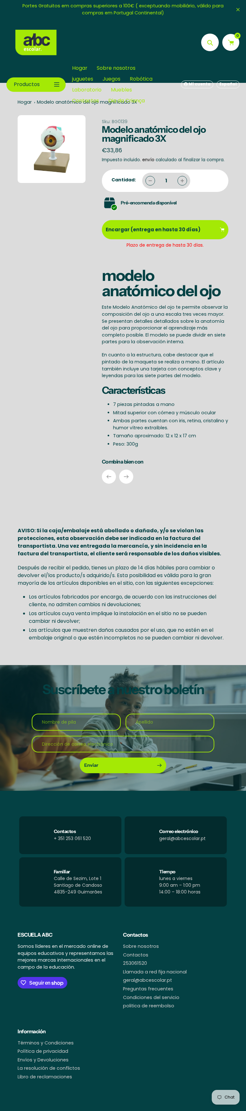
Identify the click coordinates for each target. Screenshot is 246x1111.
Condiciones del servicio (151, 997)
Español (228, 84)
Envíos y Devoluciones (43, 1060)
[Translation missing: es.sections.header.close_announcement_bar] (238, 9)
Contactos (135, 955)
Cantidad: (123, 180)
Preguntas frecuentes (148, 989)
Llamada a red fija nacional (155, 972)
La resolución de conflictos (49, 1068)
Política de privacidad (43, 1051)
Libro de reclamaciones (45, 1077)
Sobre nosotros (141, 946)
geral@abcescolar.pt (147, 980)
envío (149, 160)
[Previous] (109, 477)
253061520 (135, 963)
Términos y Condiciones (46, 1043)
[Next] (126, 477)
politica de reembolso (148, 1006)
